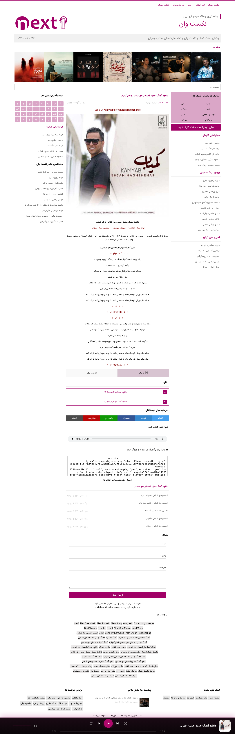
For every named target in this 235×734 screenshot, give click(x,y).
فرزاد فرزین (77, 709)
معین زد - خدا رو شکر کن (208, 256)
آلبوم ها (190, 698)
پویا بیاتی (51, 698)
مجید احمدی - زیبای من (209, 165)
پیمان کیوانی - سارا (211, 267)
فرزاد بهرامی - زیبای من (52, 135)
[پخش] (108, 723)
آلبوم (190, 5)
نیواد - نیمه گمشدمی (210, 148)
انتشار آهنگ (163, 5)
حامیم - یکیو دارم (212, 143)
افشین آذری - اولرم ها (53, 194)
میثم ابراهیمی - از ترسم (52, 210)
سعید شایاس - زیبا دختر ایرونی (49, 188)
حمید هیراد (66, 709)
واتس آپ (109, 418)
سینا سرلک (62, 703)
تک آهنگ (200, 5)
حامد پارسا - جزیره (212, 197)
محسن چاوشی (63, 698)
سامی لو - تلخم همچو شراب (207, 154)
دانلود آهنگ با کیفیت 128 (135, 402)
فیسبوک (126, 418)
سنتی (183, 104)
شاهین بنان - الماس (211, 219)
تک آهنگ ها (109, 480)
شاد (208, 109)
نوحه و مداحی (208, 115)
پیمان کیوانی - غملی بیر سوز (207, 262)
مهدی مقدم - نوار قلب (210, 213)
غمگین (184, 109)
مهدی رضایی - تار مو (53, 199)
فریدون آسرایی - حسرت (209, 251)
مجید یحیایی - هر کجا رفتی (50, 172)
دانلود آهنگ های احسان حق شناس (151, 487)
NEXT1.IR (117, 312)
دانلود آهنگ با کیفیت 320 (135, 392)
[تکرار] (91, 723)
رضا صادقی (77, 698)
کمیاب (122, 248)
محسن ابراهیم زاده (36, 698)
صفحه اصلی (214, 698)
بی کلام (208, 120)
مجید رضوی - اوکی (211, 180)
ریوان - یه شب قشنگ (210, 208)
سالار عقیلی (51, 703)
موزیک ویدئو (178, 5)
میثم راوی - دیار (56, 177)
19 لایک (143, 373)
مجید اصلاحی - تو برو (210, 245)
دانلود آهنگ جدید (131, 222)
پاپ (208, 104)
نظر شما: (162, 567)
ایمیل (74, 418)
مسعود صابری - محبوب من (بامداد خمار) (44, 216)
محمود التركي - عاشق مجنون (207, 159)
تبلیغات (166, 698)
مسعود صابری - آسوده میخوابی (206, 202)
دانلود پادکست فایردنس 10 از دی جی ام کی (43, 205)
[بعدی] (117, 723)
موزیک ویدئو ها (178, 698)
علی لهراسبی (53, 709)
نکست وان (117, 253)
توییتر (143, 418)
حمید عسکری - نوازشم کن (51, 221)
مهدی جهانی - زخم (211, 224)
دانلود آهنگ (213, 5)
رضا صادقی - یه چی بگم (209, 230)
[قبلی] (99, 723)
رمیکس (183, 120)
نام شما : (162, 544)
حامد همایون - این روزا (209, 186)
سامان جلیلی (25, 703)
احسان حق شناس (114, 222)
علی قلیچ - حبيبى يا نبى (52, 183)
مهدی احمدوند (75, 703)
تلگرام (160, 418)
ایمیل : (163, 556)
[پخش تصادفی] (125, 723)
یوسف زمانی (38, 703)
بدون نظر (92, 373)
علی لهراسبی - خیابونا (210, 191)
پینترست (92, 418)
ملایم (183, 115)
